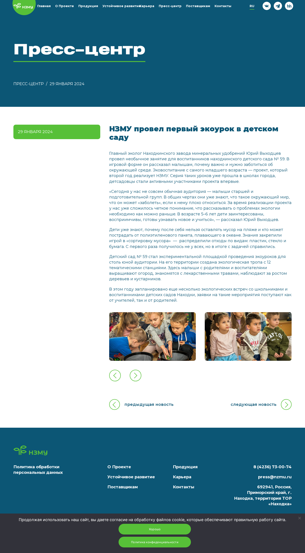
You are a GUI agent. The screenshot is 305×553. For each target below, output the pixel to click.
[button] (115, 375)
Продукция (88, 6)
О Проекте (64, 6)
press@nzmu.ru (275, 477)
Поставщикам (198, 6)
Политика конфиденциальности (154, 542)
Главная (44, 6)
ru (252, 6)
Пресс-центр (170, 6)
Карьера (146, 6)
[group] (152, 336)
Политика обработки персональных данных (38, 469)
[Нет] (299, 518)
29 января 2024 (67, 83)
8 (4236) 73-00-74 (272, 466)
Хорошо (155, 529)
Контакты (223, 6)
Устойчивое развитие (121, 6)
